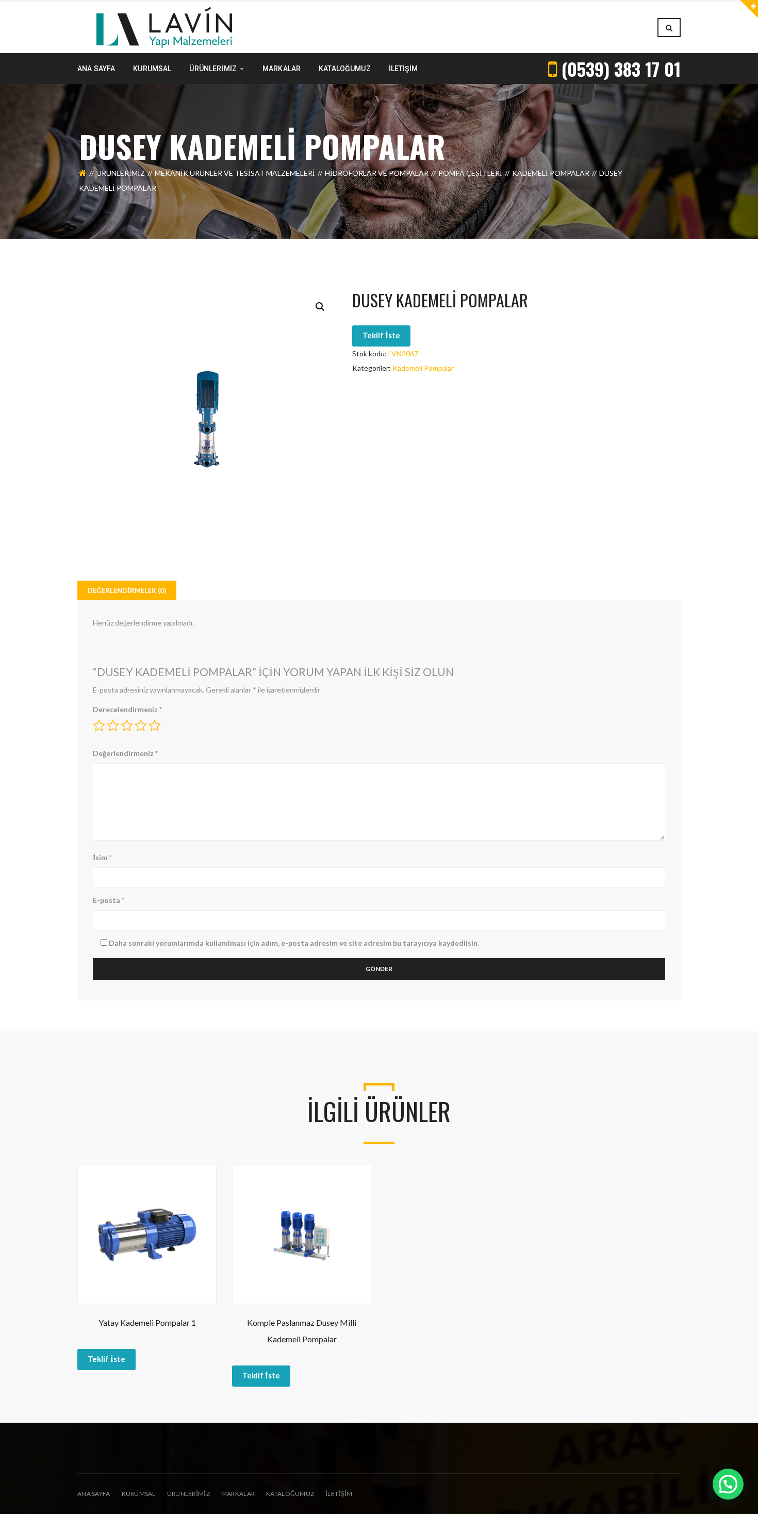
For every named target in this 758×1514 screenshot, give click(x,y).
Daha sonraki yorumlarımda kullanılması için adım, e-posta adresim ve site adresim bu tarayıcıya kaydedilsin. (294, 943)
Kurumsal (139, 1493)
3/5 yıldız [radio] (127, 725)
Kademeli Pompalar (550, 173)
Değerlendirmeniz (125, 753)
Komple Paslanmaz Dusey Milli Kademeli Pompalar (301, 1331)
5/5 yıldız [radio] (155, 725)
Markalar (238, 1493)
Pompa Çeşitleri (470, 173)
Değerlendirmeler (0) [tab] (127, 590)
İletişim (338, 1493)
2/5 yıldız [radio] (113, 725)
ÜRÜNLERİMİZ (188, 1493)
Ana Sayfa (93, 1493)
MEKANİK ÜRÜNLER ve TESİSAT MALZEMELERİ (235, 173)
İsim (102, 857)
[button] (320, 307)
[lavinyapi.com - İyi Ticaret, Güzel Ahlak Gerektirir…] (164, 26)
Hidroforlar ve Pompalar (377, 173)
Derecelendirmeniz (127, 709)
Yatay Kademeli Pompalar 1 (147, 1322)
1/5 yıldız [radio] (99, 725)
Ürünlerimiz (120, 173)
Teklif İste (381, 335)
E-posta (108, 900)
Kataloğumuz (290, 1493)
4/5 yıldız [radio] (141, 725)
